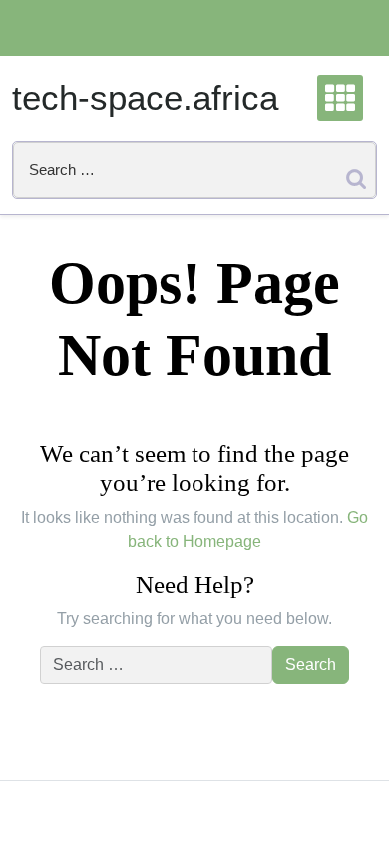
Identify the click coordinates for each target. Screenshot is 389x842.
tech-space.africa (145, 97)
